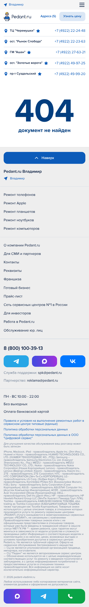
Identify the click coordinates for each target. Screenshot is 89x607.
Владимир (16, 5)
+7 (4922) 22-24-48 (70, 30)
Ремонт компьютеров (21, 228)
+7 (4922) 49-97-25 (70, 63)
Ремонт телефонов (19, 194)
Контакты (11, 262)
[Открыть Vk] (72, 361)
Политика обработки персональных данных (36, 429)
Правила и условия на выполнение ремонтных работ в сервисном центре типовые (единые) (44, 422)
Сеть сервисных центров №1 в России (35, 304)
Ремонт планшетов (19, 211)
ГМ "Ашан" (17, 52)
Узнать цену (72, 16)
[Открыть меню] (82, 4)
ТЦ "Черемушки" (22, 31)
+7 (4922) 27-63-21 (70, 52)
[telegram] (44, 596)
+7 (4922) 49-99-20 (69, 74)
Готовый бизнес (17, 288)
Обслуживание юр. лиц (23, 330)
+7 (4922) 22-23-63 (70, 41)
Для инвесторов (17, 313)
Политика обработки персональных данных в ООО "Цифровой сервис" (41, 437)
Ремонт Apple (15, 203)
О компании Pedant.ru (22, 245)
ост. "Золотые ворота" (26, 63)
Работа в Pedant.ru (19, 321)
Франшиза (12, 279)
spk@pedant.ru (50, 372)
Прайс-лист (13, 296)
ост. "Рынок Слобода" (26, 41)
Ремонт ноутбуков (19, 220)
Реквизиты (13, 270)
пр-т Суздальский (23, 74)
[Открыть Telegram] (16, 361)
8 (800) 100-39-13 (23, 348)
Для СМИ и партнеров (22, 253)
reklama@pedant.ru (42, 380)
